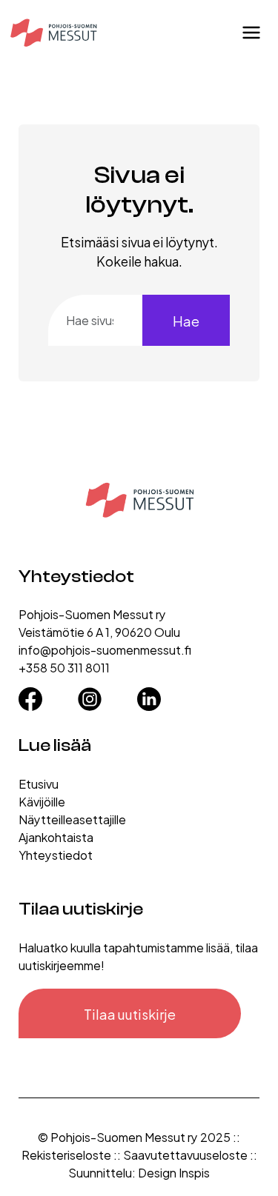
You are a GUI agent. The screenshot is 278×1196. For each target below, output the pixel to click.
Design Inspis (174, 1172)
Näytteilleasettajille (72, 819)
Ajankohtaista (56, 836)
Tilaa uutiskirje (130, 1013)
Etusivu (39, 783)
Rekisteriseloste (66, 1154)
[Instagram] (90, 694)
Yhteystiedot (56, 854)
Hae (186, 320)
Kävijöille (42, 801)
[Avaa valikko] (251, 32)
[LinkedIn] (149, 694)
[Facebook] (30, 694)
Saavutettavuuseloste (185, 1154)
